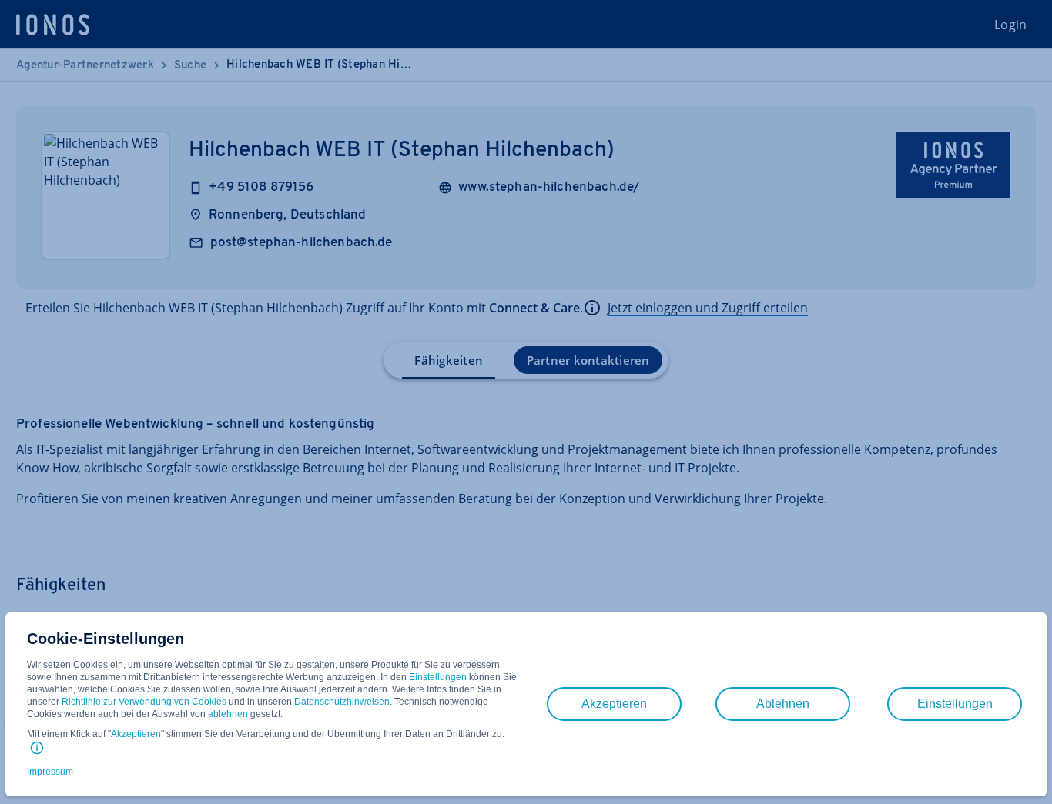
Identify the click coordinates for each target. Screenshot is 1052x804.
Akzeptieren (136, 734)
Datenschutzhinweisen (342, 701)
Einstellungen (438, 677)
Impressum (50, 771)
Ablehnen (782, 703)
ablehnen (228, 714)
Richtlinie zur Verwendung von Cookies (144, 701)
